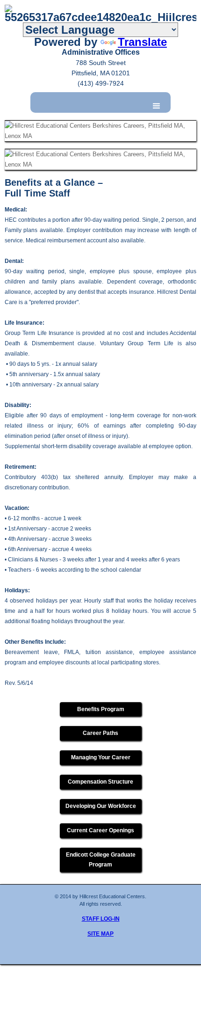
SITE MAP (100, 934)
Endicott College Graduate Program (101, 859)
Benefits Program (100, 709)
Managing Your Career (100, 757)
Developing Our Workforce (100, 806)
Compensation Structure (100, 781)
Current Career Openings (100, 830)
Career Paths (100, 733)
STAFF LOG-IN (101, 919)
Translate (142, 42)
